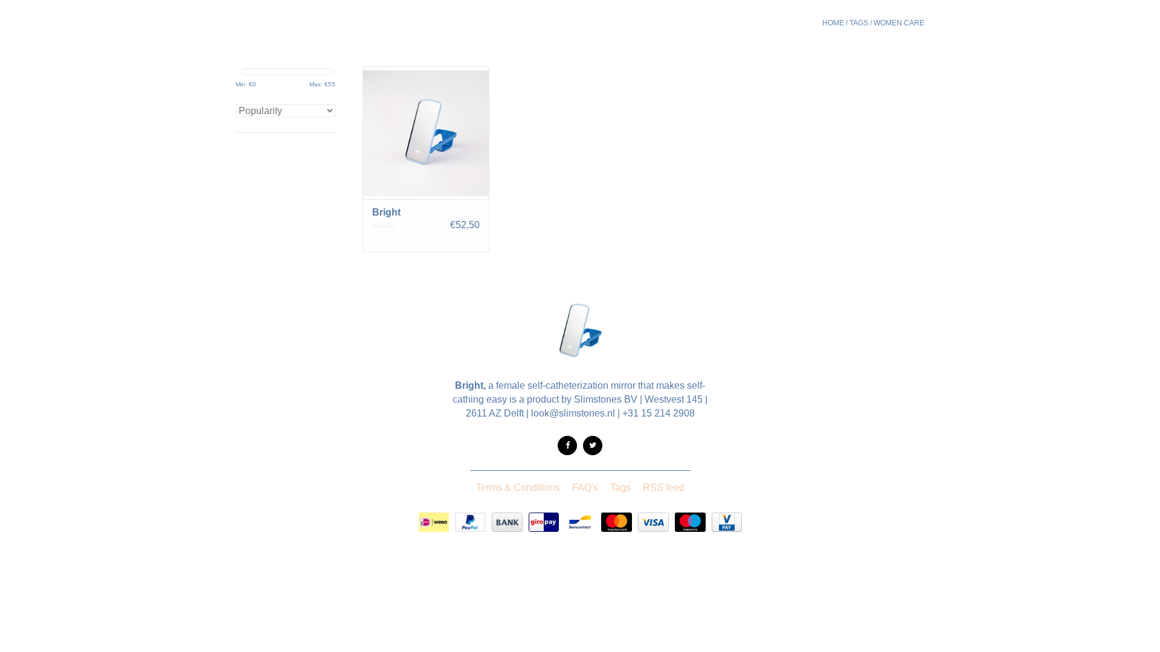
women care (899, 23)
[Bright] (425, 132)
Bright (386, 212)
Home (833, 23)
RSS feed (664, 487)
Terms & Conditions (518, 487)
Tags (858, 23)
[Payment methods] (434, 522)
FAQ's (585, 487)
